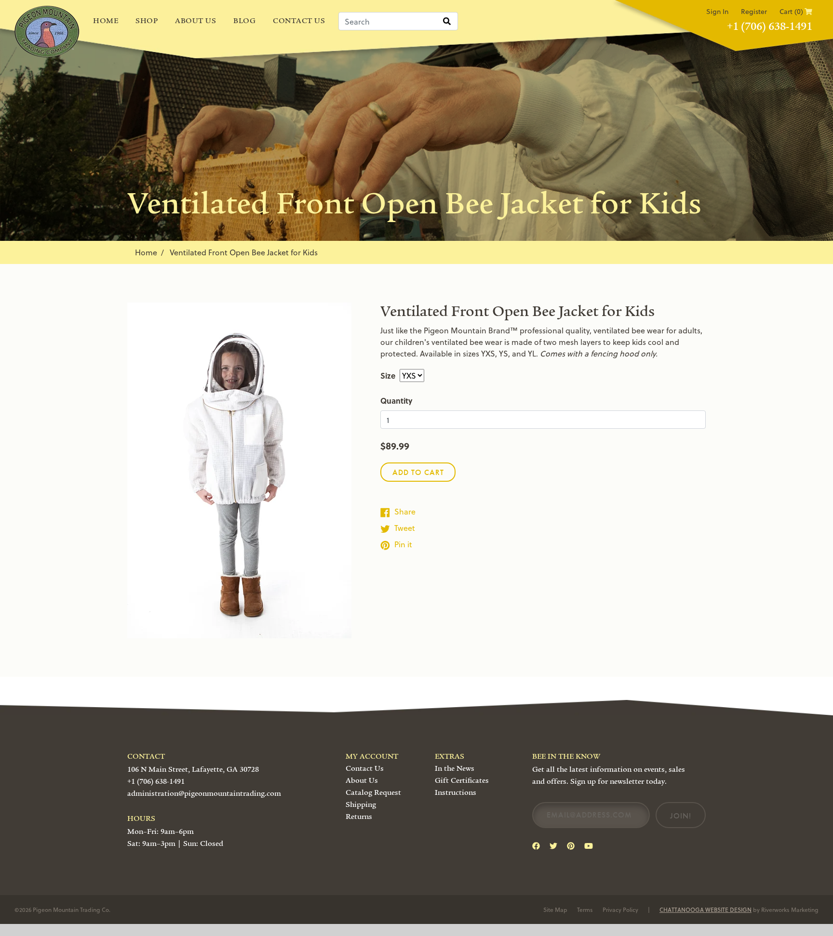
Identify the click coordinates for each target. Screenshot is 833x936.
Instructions (455, 792)
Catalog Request (373, 792)
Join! (680, 816)
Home (105, 20)
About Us (195, 20)
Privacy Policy (620, 909)
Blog (244, 20)
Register (754, 11)
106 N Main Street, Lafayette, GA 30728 (193, 769)
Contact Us (299, 20)
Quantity (396, 400)
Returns (359, 816)
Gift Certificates (462, 780)
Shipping (361, 804)
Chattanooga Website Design (705, 909)
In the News (454, 768)
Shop (146, 20)
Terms (585, 909)
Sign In (717, 11)
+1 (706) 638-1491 (769, 26)
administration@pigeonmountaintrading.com (204, 793)
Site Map (555, 909)
